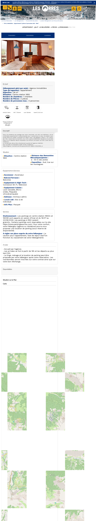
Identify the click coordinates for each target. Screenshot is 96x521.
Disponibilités (30, 35)
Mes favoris (86, 7)
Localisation (47, 35)
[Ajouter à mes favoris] (49, 30)
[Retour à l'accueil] (46, 11)
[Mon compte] (74, 9)
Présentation (11, 35)
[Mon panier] (79, 8)
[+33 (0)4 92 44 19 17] (10, 7)
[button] (79, 8)
